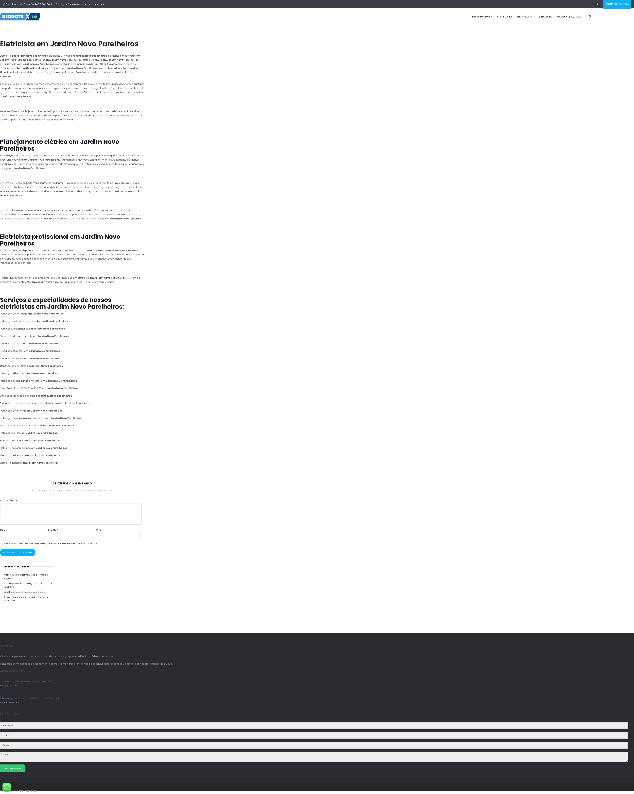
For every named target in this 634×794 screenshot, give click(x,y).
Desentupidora (482, 16)
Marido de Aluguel (569, 16)
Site (98, 529)
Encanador (524, 16)
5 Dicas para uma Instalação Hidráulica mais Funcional (28, 585)
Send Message (12, 768)
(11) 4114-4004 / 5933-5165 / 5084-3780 (85, 4)
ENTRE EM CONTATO (618, 4)
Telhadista (544, 16)
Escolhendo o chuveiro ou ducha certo (25, 592)
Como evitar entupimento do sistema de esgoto (26, 576)
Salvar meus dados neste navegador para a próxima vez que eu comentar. (51, 543)
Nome (4, 529)
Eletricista (504, 16)
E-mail (53, 529)
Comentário (8, 500)
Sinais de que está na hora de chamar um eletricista (26, 599)
